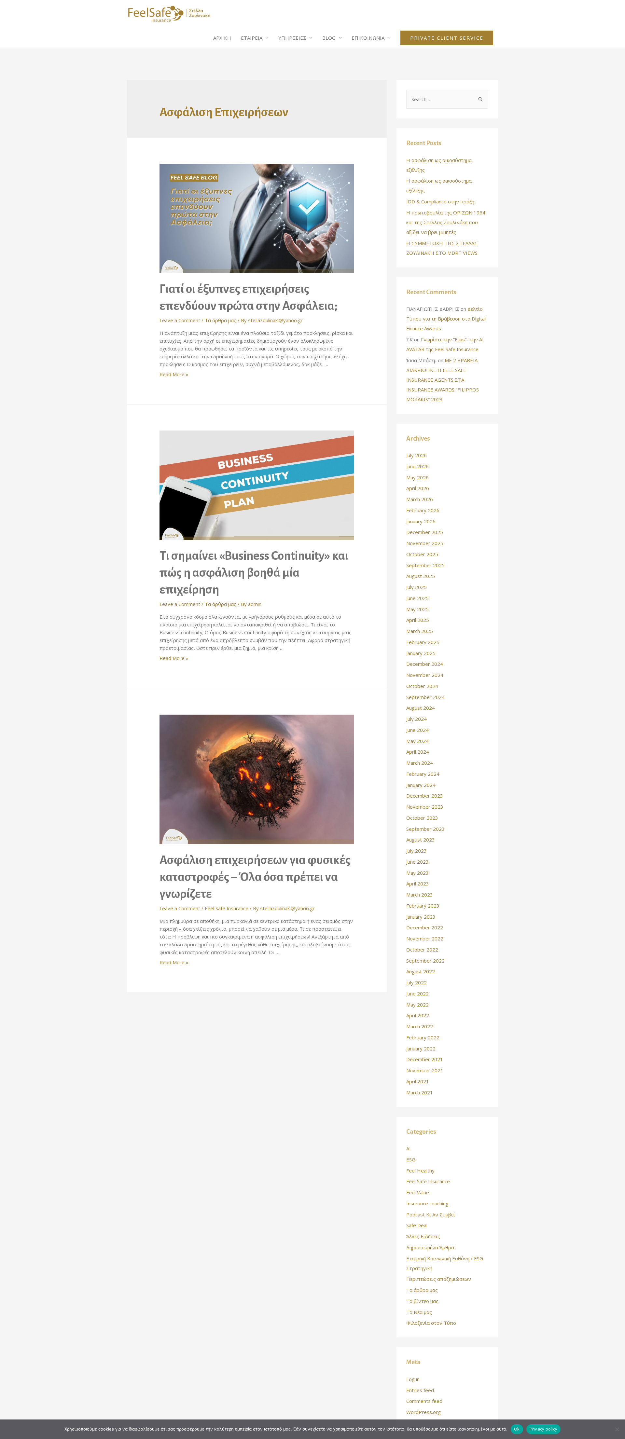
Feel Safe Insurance (226, 908)
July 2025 (416, 587)
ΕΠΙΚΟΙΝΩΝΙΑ (368, 37)
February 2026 (422, 510)
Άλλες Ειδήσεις (423, 1236)
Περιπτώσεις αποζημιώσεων (438, 1279)
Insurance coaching (427, 1203)
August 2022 (420, 971)
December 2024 (424, 664)
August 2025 (420, 576)
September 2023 (425, 829)
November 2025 (424, 543)
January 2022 (421, 1048)
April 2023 (417, 883)
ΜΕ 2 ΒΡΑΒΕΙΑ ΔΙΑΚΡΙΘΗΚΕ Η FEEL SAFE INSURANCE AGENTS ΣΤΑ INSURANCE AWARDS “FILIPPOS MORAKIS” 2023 (442, 380)
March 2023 (419, 894)
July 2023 (416, 850)
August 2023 (420, 839)
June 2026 (417, 466)
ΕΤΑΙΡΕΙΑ (251, 37)
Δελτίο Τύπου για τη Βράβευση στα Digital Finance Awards (446, 319)
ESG (410, 1159)
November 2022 (424, 938)
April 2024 (417, 751)
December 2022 (424, 927)
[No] (617, 1429)
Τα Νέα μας (419, 1312)
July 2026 (416, 455)
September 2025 (425, 565)
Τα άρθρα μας (220, 320)
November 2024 (424, 675)
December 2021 (424, 1059)
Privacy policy (544, 1429)
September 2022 (425, 960)
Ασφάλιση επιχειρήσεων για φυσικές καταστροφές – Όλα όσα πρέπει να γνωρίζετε (255, 877)
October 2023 (422, 818)
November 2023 (424, 806)
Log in (413, 1379)
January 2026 (421, 521)
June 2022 (417, 993)
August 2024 (420, 708)
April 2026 (417, 488)
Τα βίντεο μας (422, 1301)
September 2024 (425, 697)
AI (408, 1148)
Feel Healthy (420, 1170)
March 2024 (419, 763)
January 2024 (421, 785)
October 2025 (422, 554)
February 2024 (422, 774)
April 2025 (417, 620)
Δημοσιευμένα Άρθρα (430, 1247)
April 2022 (417, 1015)
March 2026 (419, 499)
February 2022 (422, 1037)
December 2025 (424, 532)
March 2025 (419, 631)
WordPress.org (423, 1412)
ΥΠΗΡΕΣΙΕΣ (292, 37)
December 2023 (424, 795)
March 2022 (419, 1026)
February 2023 (422, 905)
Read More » (174, 374)
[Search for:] (447, 99)
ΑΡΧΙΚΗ (222, 37)
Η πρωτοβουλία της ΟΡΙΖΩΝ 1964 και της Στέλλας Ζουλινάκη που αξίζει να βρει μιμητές (445, 222)
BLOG (329, 37)
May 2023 (417, 873)
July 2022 (416, 982)
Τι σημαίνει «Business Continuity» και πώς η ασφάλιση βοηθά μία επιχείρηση (254, 572)
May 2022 (417, 1004)
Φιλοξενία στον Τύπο (431, 1323)
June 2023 (417, 861)
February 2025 (422, 642)
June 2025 (417, 598)
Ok (517, 1429)
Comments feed (424, 1401)
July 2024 (416, 719)
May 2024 (417, 741)
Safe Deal (416, 1225)
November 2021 (424, 1070)
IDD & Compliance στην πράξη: (440, 201)
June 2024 (417, 730)
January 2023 (421, 916)
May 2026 (417, 477)
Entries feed (420, 1390)
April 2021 (417, 1081)
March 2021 (419, 1092)
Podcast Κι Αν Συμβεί (430, 1214)
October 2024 (422, 686)
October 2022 (422, 949)
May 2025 (417, 609)
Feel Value (417, 1192)
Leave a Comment (180, 320)
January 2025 (421, 653)
